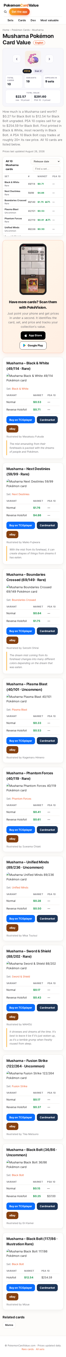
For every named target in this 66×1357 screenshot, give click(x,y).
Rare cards (28, 1349)
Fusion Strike (19, 1086)
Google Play (35, 345)
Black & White (12, 182)
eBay (12, 428)
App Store (35, 335)
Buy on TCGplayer (20, 419)
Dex (33, 20)
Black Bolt (18, 1175)
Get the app (19, 11)
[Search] (5, 11)
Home (6, 29)
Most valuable (50, 20)
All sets (40, 1349)
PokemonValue (21, 5)
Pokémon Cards (21, 29)
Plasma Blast (12, 209)
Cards (22, 20)
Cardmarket (47, 419)
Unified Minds (12, 227)
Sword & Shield (21, 976)
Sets (10, 20)
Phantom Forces (13, 218)
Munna (9, 1324)
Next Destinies (12, 191)
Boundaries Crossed (15, 200)
